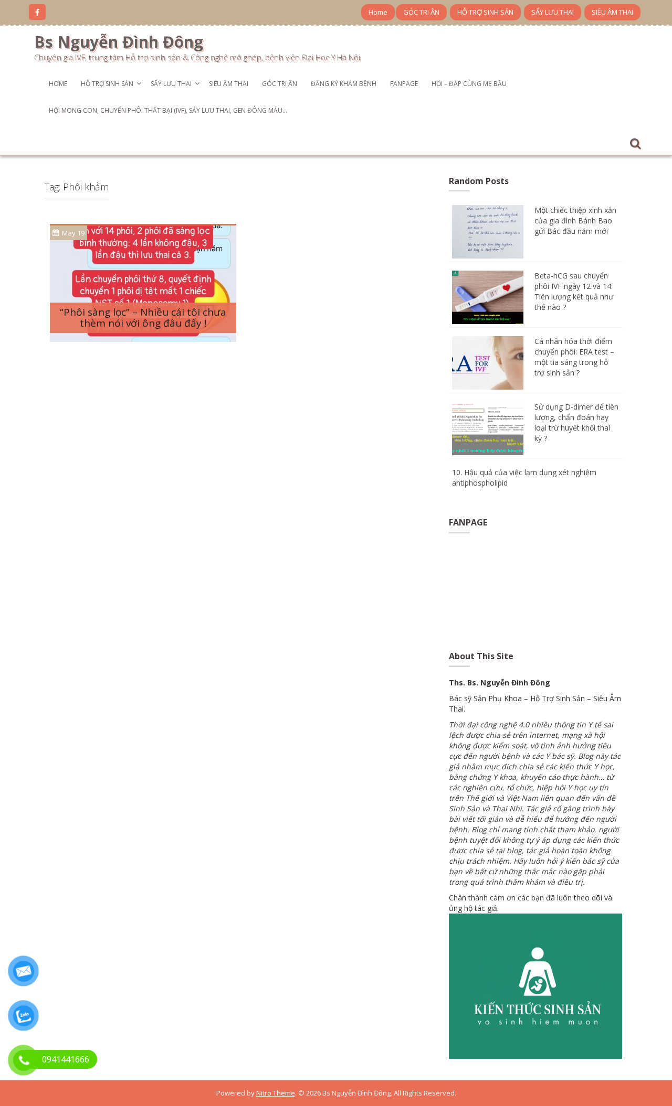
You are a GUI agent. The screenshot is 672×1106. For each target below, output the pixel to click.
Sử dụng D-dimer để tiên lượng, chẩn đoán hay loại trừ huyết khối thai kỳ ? (576, 422)
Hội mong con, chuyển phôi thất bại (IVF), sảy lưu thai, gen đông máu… (168, 110)
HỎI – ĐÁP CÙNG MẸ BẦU (469, 83)
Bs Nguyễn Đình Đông (118, 41)
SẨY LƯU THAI (552, 12)
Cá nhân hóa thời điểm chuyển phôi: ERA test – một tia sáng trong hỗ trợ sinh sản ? (574, 357)
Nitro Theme (275, 1093)
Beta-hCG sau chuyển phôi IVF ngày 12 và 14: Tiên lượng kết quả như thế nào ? (573, 291)
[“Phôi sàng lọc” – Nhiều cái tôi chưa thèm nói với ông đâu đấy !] (143, 283)
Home (378, 12)
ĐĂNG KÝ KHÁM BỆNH (343, 83)
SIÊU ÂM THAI (612, 12)
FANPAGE (404, 83)
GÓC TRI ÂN (421, 12)
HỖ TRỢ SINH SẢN (485, 12)
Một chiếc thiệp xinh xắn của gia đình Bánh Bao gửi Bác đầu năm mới (575, 220)
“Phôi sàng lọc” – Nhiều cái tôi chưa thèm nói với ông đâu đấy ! (143, 317)
